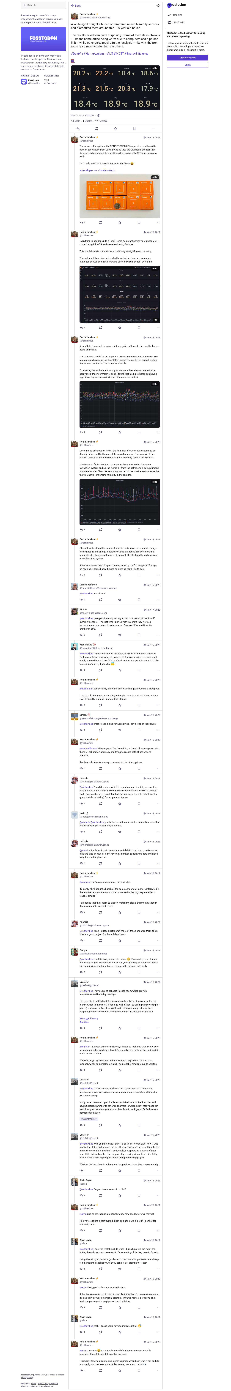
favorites (101, 121)
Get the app (43, 1383)
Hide (154, 68)
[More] (153, 129)
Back (78, 5)
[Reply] (78, 128)
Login (188, 64)
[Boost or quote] (97, 128)
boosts (75, 121)
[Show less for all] (158, 5)
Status (44, 1375)
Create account (188, 57)
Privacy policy (27, 1377)
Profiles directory (56, 1375)
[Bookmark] (134, 128)
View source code (39, 1386)
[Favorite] (115, 128)
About (37, 1375)
